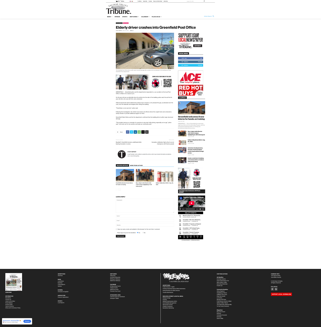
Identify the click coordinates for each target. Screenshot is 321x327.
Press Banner (220, 301)
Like (201, 58)
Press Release (9, 303)
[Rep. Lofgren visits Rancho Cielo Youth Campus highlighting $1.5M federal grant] (145, 175)
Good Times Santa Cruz (223, 280)
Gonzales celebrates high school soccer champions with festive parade (163, 143)
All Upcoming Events (115, 286)
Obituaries (112, 275)
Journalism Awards (276, 277)
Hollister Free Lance (222, 294)
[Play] (180, 209)
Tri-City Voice (220, 306)
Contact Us (8, 299)
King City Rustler (221, 296)
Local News (125, 23)
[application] (191, 203)
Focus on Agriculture (63, 297)
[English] (131, 1)
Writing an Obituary (115, 279)
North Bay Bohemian (222, 284)
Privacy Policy (9, 304)
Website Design (167, 298)
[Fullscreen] (203, 209)
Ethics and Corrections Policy (12, 308)
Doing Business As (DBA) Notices (171, 290)
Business (60, 282)
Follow (200, 61)
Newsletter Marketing (168, 308)
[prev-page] (117, 190)
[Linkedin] (135, 132)
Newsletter (8, 297)
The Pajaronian (221, 304)
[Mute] (200, 209)
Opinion (60, 286)
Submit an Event (114, 289)
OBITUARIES (113, 274)
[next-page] (120, 190)
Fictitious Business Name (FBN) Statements (174, 288)
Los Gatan (219, 297)
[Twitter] (131, 132)
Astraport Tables (114, 298)
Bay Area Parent (221, 311)
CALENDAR (113, 284)
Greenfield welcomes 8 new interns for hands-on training (191, 117)
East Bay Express (221, 279)
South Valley (220, 318)
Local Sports (61, 302)
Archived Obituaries (115, 277)
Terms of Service (9, 306)
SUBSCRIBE (8, 292)
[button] (209, 16)
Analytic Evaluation (168, 306)
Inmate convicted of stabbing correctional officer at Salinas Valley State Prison (196, 159)
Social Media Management (169, 303)
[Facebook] (204, 1)
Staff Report (119, 30)
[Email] (143, 132)
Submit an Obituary (115, 280)
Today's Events (114, 287)
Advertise (60, 275)
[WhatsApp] (139, 132)
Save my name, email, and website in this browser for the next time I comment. (139, 229)
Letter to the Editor (10, 301)
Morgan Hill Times (221, 299)
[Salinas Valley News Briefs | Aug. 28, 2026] (165, 175)
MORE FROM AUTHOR (136, 165)
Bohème (219, 313)
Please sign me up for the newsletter (126, 232)
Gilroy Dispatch (221, 291)
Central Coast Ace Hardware (117, 296)
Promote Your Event (115, 291)
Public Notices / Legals (168, 286)
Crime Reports (119, 23)
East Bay (219, 316)
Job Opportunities (275, 275)
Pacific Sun (220, 285)
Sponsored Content (168, 304)
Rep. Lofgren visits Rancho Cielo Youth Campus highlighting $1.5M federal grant (144, 184)
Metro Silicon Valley (222, 282)
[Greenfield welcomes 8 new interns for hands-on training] (125, 175)
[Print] (147, 132)
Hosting (165, 299)
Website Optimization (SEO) (170, 301)
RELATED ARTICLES (122, 165)
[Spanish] (132, 1)
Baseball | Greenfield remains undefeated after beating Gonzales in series (129, 143)
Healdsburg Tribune (222, 292)
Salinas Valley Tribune (222, 303)
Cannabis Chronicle (222, 315)
